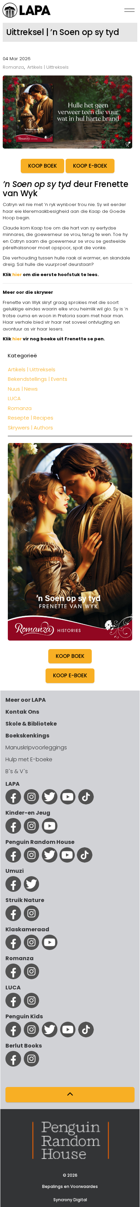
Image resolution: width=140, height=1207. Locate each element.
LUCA (14, 398)
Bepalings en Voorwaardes (70, 1186)
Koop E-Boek (90, 165)
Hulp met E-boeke (28, 759)
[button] (70, 1094)
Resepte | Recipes (30, 417)
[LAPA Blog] (26, 10)
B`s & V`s (16, 771)
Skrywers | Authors (30, 427)
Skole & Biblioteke (31, 724)
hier (17, 274)
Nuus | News (23, 388)
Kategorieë (22, 355)
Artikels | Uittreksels (48, 67)
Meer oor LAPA (25, 700)
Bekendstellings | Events (37, 378)
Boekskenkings (27, 736)
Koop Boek (42, 165)
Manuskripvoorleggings (36, 747)
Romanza (13, 67)
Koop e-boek (70, 675)
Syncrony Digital (70, 1200)
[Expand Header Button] (129, 10)
